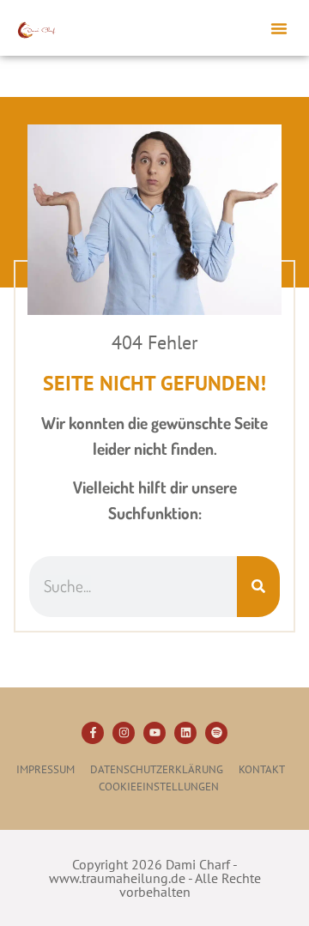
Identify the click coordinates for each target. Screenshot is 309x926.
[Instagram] (123, 733)
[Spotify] (216, 733)
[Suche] (258, 586)
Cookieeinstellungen (159, 786)
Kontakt (262, 769)
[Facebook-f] (93, 733)
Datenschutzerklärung (156, 769)
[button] (279, 28)
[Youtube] (154, 733)
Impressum (45, 769)
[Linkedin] (185, 733)
